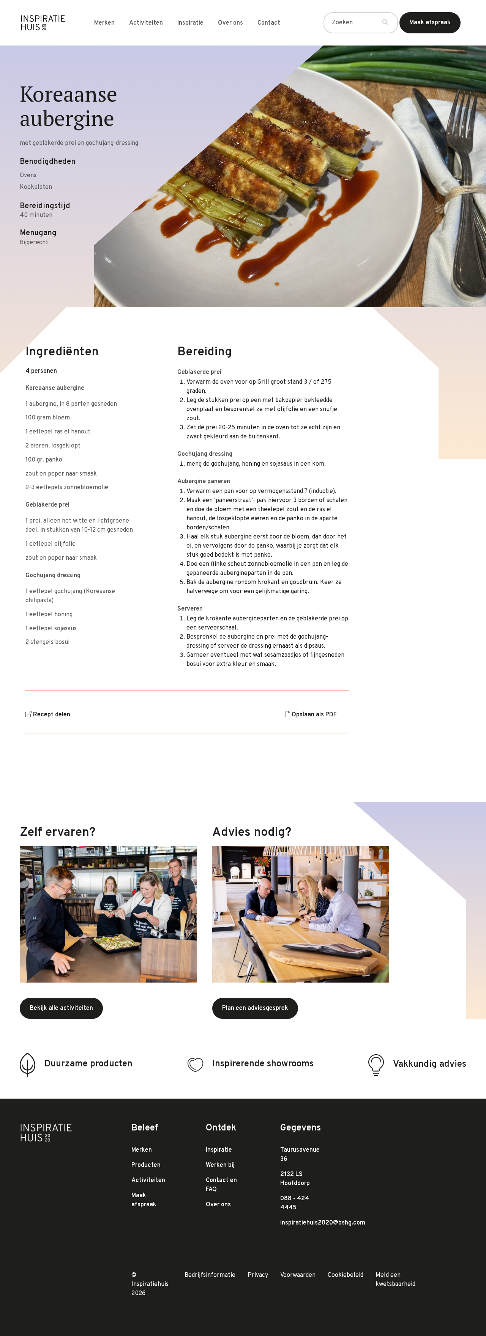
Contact (268, 23)
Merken (104, 23)
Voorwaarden (298, 1275)
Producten (146, 1165)
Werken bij (220, 1165)
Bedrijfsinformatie (210, 1275)
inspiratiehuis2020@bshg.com (322, 1223)
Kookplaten (36, 187)
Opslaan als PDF (314, 715)
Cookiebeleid (345, 1275)
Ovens (28, 175)
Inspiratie (190, 23)
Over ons (230, 23)
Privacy (258, 1275)
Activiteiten (146, 23)
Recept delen (51, 715)
